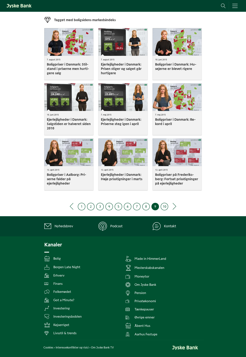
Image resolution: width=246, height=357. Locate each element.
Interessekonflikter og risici (72, 347)
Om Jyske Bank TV (102, 347)
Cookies (48, 347)
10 (164, 206)
